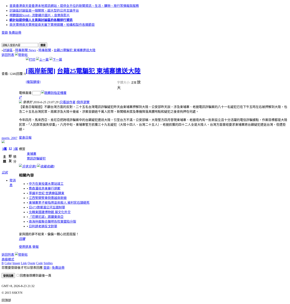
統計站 (41, 20)
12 (10, 148)
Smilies (48, 263)
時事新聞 (44, 50)
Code (39, 263)
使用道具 (25, 246)
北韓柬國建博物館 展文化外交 (50, 212)
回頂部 (6, 300)
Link (24, 263)
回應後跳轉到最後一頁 (35, 275)
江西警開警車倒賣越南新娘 (48, 198)
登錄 (5, 32)
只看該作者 (68, 102)
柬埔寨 (31, 153)
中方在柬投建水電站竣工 (46, 183)
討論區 (44, 10)
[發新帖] (21, 55)
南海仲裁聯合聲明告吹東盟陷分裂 (52, 221)
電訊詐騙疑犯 (36, 158)
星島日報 (25, 137)
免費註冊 (15, 32)
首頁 (74, 5)
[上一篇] (42, 59)
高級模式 (8, 259)
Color (8, 263)
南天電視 (52, 24)
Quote (31, 263)
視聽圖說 (39, 15)
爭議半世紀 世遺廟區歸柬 (46, 193)
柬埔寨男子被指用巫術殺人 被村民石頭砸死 (59, 202)
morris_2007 (9, 138)
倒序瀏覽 (83, 102)
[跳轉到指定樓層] (53, 93)
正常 (134, 82)
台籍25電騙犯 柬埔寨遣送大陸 (74, 50)
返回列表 (8, 55)
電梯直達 (25, 93)
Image (16, 263)
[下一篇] (56, 59)
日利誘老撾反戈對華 (43, 226)
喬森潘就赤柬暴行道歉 (44, 188)
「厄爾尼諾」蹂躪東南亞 (46, 216)
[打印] (30, 59)
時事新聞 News (25, 50)
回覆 (22, 239)
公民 (5, 172)
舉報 (35, 246)
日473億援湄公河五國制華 (47, 207)
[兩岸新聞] (40, 70)
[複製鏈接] (33, 82)
